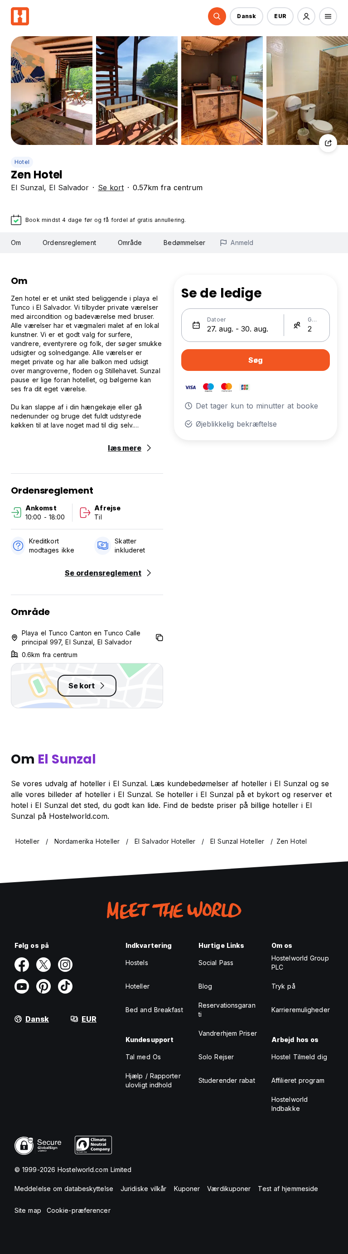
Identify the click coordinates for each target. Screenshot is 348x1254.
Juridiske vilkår (144, 1188)
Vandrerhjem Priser (227, 1033)
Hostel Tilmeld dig (299, 1057)
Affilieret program (297, 1080)
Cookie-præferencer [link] (79, 1210)
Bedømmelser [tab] (184, 242)
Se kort (111, 187)
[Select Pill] (217, 16)
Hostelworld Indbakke (289, 1103)
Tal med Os (143, 1057)
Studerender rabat (226, 1080)
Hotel (21, 162)
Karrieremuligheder (300, 1010)
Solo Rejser (216, 1057)
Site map (27, 1210)
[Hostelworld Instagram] (65, 964)
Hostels (137, 962)
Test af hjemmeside (288, 1188)
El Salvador (69, 187)
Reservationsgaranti (227, 1009)
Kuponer (187, 1188)
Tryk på (283, 986)
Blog (205, 986)
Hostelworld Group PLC (300, 962)
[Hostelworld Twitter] (43, 964)
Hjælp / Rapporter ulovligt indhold (153, 1080)
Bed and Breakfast (154, 1010)
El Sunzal (27, 187)
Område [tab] (130, 242)
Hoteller (138, 986)
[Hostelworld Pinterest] (43, 986)
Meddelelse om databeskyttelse (63, 1188)
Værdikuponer (229, 1188)
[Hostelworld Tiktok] (65, 986)
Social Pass (215, 962)
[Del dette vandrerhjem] (328, 143)
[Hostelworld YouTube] (21, 986)
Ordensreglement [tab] (69, 242)
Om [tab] (16, 242)
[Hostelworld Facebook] (21, 964)
